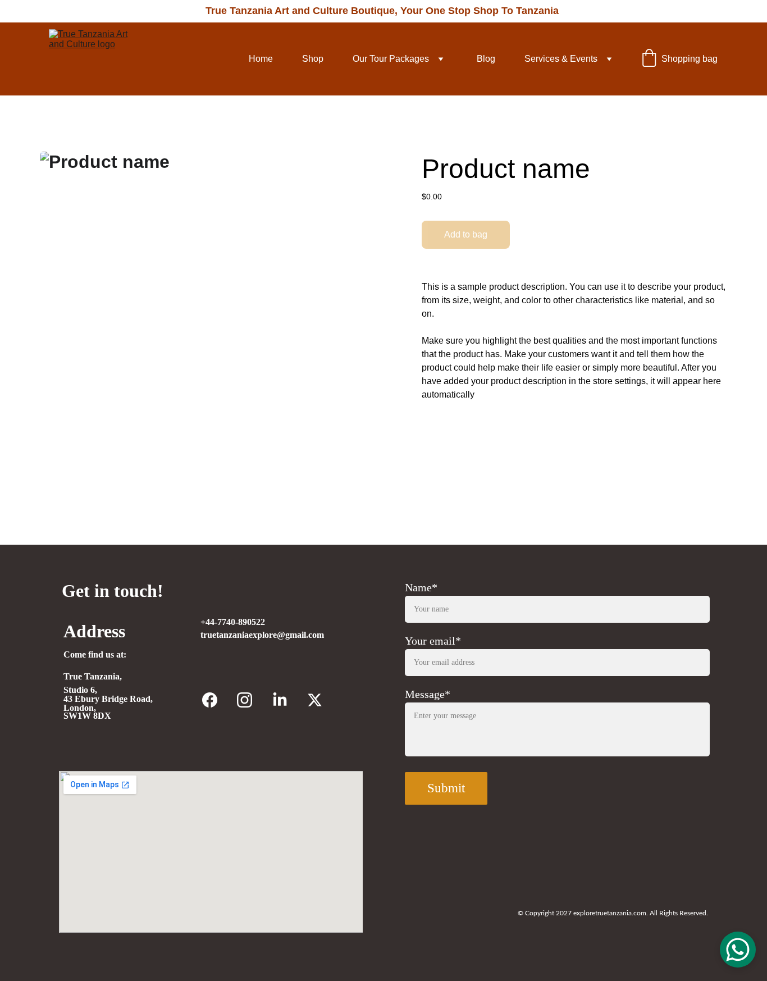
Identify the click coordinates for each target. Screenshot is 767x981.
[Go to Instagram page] (244, 700)
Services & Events (560, 58)
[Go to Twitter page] (314, 700)
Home (261, 58)
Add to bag (465, 234)
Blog (486, 58)
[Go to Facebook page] (209, 700)
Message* (427, 694)
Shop (312, 58)
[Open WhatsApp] (738, 950)
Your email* (433, 641)
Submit (446, 788)
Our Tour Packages (391, 58)
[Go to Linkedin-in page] (279, 700)
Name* (421, 587)
